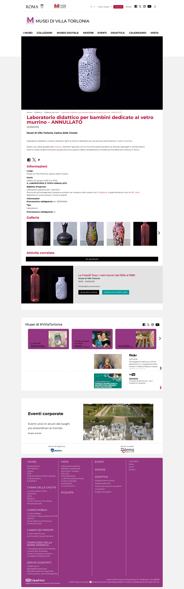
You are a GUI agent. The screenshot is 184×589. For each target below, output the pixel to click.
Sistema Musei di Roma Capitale (41, 476)
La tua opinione (68, 486)
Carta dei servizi (34, 478)
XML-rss (156, 582)
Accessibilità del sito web (142, 582)
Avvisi (131, 467)
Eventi (102, 32)
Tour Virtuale (123, 346)
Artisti (29, 496)
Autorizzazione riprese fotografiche (42, 574)
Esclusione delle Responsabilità (111, 582)
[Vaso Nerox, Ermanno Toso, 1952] (65, 238)
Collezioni (44, 32)
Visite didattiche (68, 476)
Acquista (118, 7)
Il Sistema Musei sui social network (81, 343)
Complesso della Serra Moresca (39, 543)
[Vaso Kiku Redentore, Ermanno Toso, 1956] (118, 242)
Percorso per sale (34, 503)
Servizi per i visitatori (70, 471)
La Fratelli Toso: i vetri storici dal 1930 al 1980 (106, 275)
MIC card (135, 192)
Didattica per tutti (51, 112)
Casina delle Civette (41, 487)
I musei (28, 32)
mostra (57, 147)
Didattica (118, 32)
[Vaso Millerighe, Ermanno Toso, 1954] (145, 240)
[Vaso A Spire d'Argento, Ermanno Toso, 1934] (38, 240)
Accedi (128, 7)
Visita (154, 32)
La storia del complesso (37, 551)
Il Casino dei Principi (36, 533)
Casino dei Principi (40, 530)
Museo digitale (68, 32)
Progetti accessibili (103, 492)
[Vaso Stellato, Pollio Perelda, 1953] (92, 239)
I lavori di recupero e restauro (40, 554)
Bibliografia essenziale (37, 569)
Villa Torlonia (32, 468)
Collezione (31, 493)
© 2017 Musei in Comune (78, 582)
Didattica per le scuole (104, 480)
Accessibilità (66, 483)
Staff (29, 473)
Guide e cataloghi (69, 481)
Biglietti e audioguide (70, 468)
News (131, 464)
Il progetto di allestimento (38, 556)
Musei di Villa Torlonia (62, 21)
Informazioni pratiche (70, 466)
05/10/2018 (143, 364)
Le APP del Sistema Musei (37, 344)
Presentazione (33, 466)
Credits (128, 582)
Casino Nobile (37, 510)
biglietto (103, 192)
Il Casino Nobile (34, 513)
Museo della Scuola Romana (39, 521)
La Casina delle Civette (37, 491)
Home (29, 112)
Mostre (88, 32)
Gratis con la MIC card (115, 292)
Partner (132, 470)
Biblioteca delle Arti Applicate (40, 571)
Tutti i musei (103, 7)
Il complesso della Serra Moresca (41, 549)
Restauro (31, 498)
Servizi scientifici (39, 562)
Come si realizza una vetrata (39, 501)
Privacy (95, 582)
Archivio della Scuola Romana (40, 536)
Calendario (137, 32)
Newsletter (32, 481)
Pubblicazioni (33, 566)
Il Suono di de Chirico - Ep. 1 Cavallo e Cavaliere (141, 382)
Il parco (30, 471)
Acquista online (88, 292)
